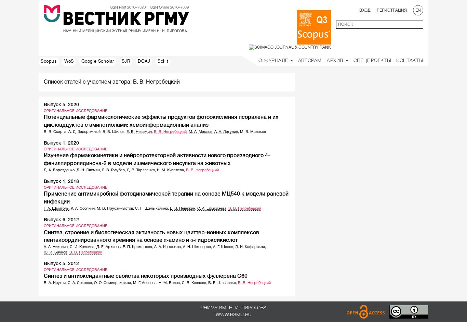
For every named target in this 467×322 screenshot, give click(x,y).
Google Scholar (97, 62)
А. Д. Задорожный (84, 132)
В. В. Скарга (55, 132)
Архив (336, 61)
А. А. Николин (56, 247)
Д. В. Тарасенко (141, 170)
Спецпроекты (372, 61)
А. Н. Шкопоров (197, 247)
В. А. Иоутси (55, 283)
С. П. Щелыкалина (151, 208)
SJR (126, 62)
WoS (69, 62)
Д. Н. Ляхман (88, 170)
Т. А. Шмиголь (56, 208)
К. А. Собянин (83, 208)
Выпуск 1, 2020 (61, 143)
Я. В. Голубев (113, 170)
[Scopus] (314, 27)
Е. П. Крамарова (137, 247)
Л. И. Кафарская (250, 247)
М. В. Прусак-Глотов (115, 208)
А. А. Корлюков (167, 247)
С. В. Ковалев (194, 283)
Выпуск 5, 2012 (61, 264)
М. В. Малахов (253, 132)
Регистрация (392, 10)
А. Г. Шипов (223, 247)
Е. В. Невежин (139, 132)
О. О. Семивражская (112, 283)
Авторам (310, 61)
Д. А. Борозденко (59, 170)
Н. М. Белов (169, 283)
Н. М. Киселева (170, 170)
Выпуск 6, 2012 (61, 220)
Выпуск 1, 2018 (61, 181)
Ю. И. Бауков (55, 252)
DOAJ (144, 62)
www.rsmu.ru (234, 315)
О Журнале (274, 61)
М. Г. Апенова (145, 283)
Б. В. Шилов (113, 132)
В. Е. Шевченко (222, 283)
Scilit (163, 62)
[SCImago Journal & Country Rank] (290, 47)
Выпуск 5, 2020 (61, 105)
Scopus (49, 62)
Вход (365, 10)
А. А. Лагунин (226, 132)
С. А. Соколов (80, 283)
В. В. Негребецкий (170, 132)
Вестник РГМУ (126, 20)
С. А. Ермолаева (211, 208)
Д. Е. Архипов (108, 247)
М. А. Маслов (200, 132)
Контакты (409, 61)
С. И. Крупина (82, 247)
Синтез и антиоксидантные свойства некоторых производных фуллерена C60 (146, 276)
